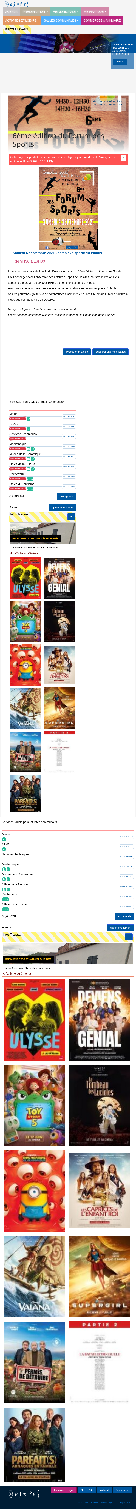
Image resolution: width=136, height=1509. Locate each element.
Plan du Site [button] (87, 1490)
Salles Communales (60, 20)
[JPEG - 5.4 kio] (59, 621)
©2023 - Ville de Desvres (88, 1503)
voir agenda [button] (66, 496)
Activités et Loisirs (20, 20)
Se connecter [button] (122, 1490)
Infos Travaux (16, 29)
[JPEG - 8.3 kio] (25, 752)
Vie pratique (94, 11)
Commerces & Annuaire (102, 20)
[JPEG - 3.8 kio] (59, 752)
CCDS (30, 479)
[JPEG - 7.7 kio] (59, 664)
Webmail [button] (104, 1490)
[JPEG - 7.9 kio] (25, 664)
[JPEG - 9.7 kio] (25, 621)
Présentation (34, 11)
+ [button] (71, 516)
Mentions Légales (107, 1503)
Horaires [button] (120, 62)
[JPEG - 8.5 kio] (25, 578)
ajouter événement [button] (62, 507)
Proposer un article (77, 351)
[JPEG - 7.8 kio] (59, 708)
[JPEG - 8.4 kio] (25, 793)
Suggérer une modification (110, 351)
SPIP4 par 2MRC (124, 1503)
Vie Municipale (64, 11)
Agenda (11, 11)
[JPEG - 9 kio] (59, 578)
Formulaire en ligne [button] (64, 1490)
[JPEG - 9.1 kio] (25, 708)
